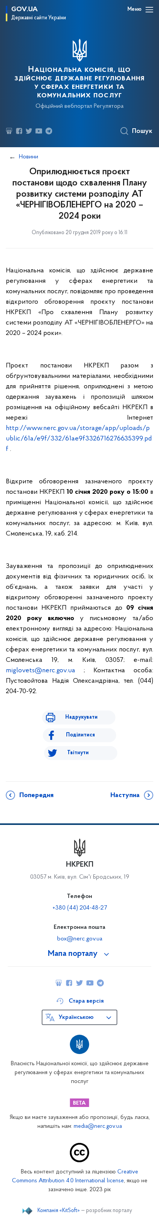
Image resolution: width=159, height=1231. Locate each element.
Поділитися (80, 735)
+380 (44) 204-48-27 (79, 908)
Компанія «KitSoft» (58, 1211)
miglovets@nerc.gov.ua (40, 670)
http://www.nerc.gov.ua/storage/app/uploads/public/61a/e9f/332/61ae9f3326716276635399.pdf (79, 439)
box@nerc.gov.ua (79, 939)
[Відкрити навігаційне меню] (149, 10)
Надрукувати (81, 717)
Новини (28, 157)
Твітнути (78, 753)
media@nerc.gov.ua (98, 1126)
